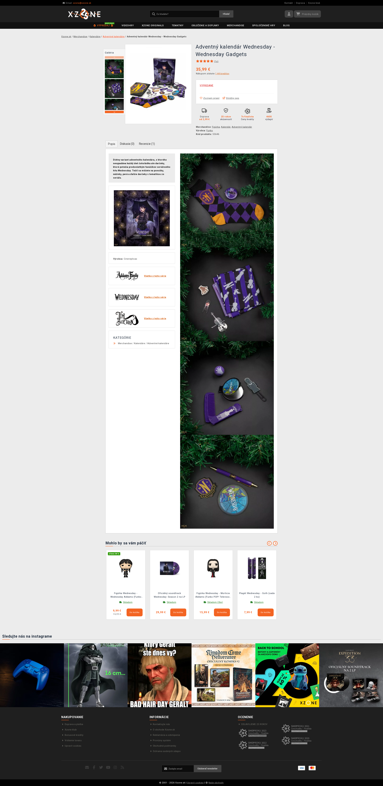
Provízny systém (162, 740)
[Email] (87, 767)
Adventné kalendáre (158, 343)
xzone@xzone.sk (78, 3)
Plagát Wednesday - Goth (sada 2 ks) (257, 595)
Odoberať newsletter (207, 768)
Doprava (300, 3)
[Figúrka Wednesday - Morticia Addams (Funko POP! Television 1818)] (213, 568)
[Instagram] (115, 767)
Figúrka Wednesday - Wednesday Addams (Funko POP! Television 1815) (125, 595)
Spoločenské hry (263, 25)
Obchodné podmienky (164, 746)
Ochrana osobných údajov (167, 751)
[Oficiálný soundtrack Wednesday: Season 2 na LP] (169, 568)
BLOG (286, 25)
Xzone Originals (153, 25)
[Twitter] (101, 767)
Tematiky (177, 25)
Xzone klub (314, 3)
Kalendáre (139, 343)
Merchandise (235, 25)
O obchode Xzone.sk (164, 729)
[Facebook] (94, 767)
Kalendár (226, 127)
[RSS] (122, 767)
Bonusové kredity (74, 735)
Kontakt (289, 3)
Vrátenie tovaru (73, 740)
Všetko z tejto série (155, 276)
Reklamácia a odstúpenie (166, 735)
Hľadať (226, 14)
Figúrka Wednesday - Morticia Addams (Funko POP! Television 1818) (213, 595)
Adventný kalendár (242, 127)
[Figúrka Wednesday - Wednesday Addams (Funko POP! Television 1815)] (126, 568)
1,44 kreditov (222, 73)
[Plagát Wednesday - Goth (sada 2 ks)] (257, 568)
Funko (209, 130)
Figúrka (216, 127)
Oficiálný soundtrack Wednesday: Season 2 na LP (169, 595)
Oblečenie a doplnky (205, 25)
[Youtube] (108, 767)
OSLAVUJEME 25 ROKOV (254, 724)
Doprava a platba (74, 724)
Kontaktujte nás (161, 724)
